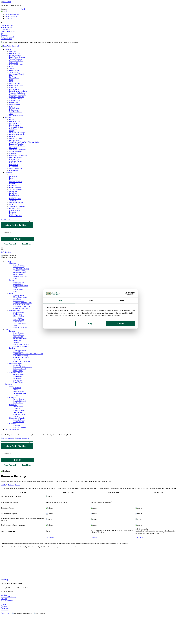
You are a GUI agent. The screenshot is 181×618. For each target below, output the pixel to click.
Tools (11, 174)
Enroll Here (26, 244)
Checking (12, 51)
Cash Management (15, 151)
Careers (11, 204)
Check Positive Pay (15, 168)
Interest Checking (15, 55)
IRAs (11, 76)
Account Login (6, 219)
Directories (12, 212)
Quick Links (11, 16)
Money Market (14, 78)
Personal (8, 49)
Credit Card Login (7, 25)
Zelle (11, 114)
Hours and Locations (12, 15)
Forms (11, 178)
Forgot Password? (10, 244)
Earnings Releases (15, 208)
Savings (11, 68)
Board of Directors (15, 216)
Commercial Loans (15, 138)
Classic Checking (15, 123)
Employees (13, 214)
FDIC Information (7, 601)
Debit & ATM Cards (16, 65)
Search (23, 9)
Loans (11, 82)
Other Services (14, 159)
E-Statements (13, 110)
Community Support (16, 202)
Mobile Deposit (14, 108)
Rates (11, 66)
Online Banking (14, 100)
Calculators (4, 35)
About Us (12, 197)
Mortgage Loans (14, 83)
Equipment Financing (16, 144)
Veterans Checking (15, 59)
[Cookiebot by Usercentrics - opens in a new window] (126, 293)
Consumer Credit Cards (17, 93)
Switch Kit (4, 33)
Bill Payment (13, 102)
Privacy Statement (15, 187)
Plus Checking (14, 125)
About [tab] (122, 300)
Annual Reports (14, 210)
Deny (90, 323)
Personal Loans (14, 89)
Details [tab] (90, 300)
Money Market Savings (17, 133)
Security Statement (15, 189)
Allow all (120, 323)
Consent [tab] (59, 300)
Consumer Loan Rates (16, 97)
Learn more (50, 537)
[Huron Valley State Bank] (10, 46)
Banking (12, 119)
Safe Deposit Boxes (15, 112)
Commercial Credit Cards (17, 150)
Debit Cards (13, 129)
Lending (12, 136)
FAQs (11, 106)
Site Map (4, 599)
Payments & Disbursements (18, 155)
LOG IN (17, 239)
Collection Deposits (15, 157)
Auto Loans (13, 87)
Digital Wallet (13, 170)
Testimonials (13, 201)
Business (8, 117)
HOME (3, 485)
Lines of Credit (14, 140)
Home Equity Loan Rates (17, 95)
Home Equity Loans (16, 85)
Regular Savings (14, 70)
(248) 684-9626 (6, 252)
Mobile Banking (14, 104)
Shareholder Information (17, 206)
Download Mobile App (8, 597)
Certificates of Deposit (16, 74)
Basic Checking (14, 53)
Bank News (13, 193)
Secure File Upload (7, 37)
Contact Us (8, 18)
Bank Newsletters (15, 199)
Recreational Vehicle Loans (18, 91)
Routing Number (6, 27)
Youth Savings (14, 72)
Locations (4, 595)
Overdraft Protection (16, 61)
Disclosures (13, 185)
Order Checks (5, 29)
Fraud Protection (6, 39)
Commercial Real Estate (17, 146)
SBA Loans (13, 148)
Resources (8, 172)
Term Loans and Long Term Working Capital (24, 142)
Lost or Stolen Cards (7, 31)
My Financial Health (16, 116)
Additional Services (15, 99)
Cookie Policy (14, 191)
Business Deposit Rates (17, 134)
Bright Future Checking (17, 57)
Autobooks (13, 153)
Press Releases (14, 195)
